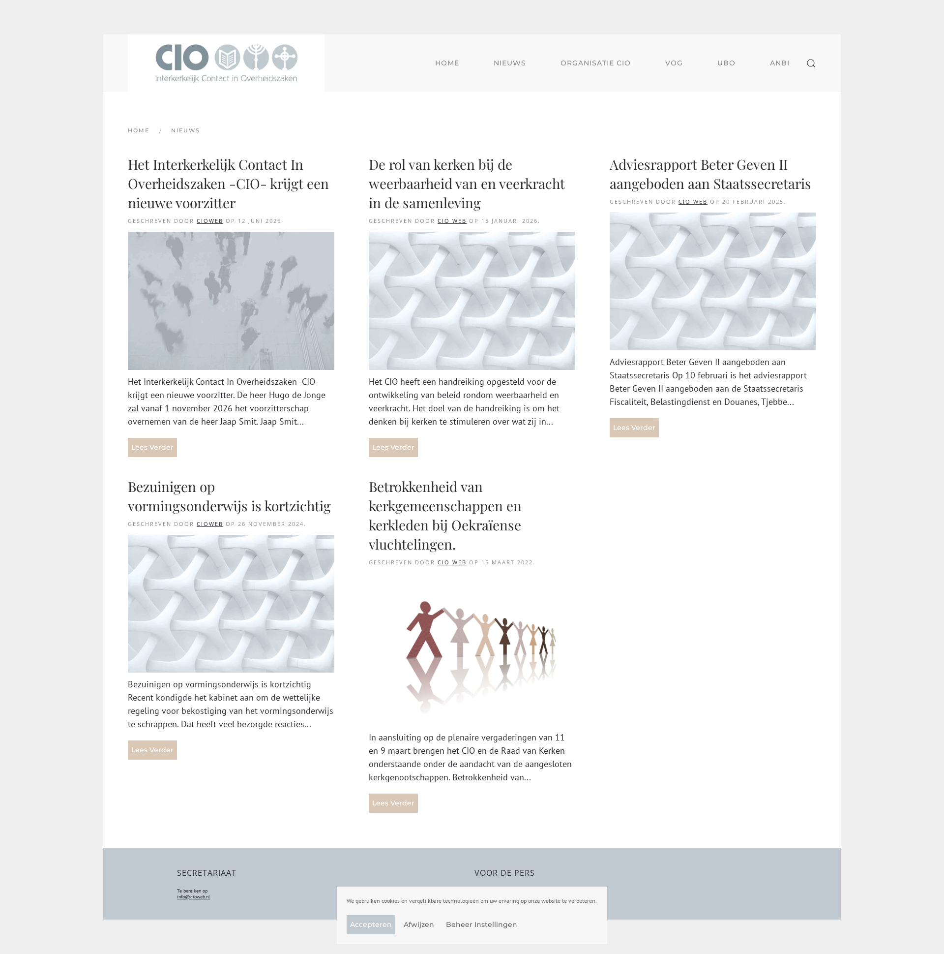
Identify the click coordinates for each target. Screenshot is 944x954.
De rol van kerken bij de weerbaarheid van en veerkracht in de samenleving (467, 183)
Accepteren (371, 924)
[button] (811, 63)
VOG (674, 63)
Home (447, 63)
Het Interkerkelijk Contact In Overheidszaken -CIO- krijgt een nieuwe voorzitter (228, 183)
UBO (726, 63)
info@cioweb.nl (193, 896)
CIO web (452, 220)
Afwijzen (419, 924)
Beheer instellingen (481, 924)
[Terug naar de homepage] (226, 63)
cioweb (210, 220)
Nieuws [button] (510, 63)
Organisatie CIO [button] (595, 63)
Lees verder (152, 447)
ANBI (780, 63)
